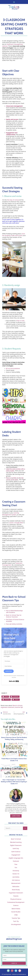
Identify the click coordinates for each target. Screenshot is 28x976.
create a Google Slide (16, 523)
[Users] (16, 970)
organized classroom (7, 707)
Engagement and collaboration (11, 133)
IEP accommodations (13, 368)
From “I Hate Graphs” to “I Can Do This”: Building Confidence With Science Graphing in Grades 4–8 (14, 781)
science (15, 905)
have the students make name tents (13, 234)
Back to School (17, 705)
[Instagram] (12, 970)
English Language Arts (16, 858)
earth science (15, 852)
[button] (14, 2)
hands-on (16, 874)
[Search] (25, 828)
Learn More (16, 816)
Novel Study (16, 890)
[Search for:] (13, 828)
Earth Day (16, 848)
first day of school (13, 200)
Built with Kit (14, 681)
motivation (15, 886)
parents (15, 896)
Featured (16, 861)
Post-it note (20, 321)
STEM (15, 915)
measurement (15, 883)
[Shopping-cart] (19, 970)
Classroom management (14, 106)
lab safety (15, 877)
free (16, 864)
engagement (16, 855)
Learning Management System (10, 514)
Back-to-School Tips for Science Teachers (13, 616)
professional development (15, 902)
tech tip (16, 921)
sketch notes (16, 909)
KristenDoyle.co (22, 974)
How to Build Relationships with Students (14, 611)
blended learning (16, 842)
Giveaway (16, 871)
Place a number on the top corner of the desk (14, 479)
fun (16, 867)
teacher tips (19, 707)
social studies (15, 912)
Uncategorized (16, 924)
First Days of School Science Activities (15, 620)
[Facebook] (8, 970)
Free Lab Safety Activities (14, 624)
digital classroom (16, 845)
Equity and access (12, 119)
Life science (16, 880)
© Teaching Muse (6, 974)
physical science (15, 899)
